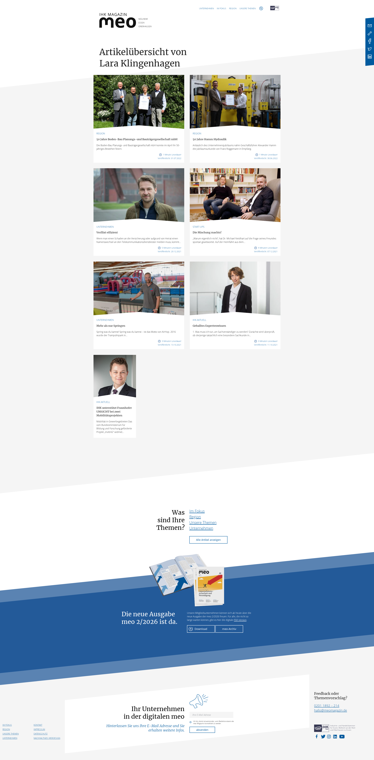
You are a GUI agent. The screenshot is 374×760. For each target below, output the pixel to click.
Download (201, 629)
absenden (202, 730)
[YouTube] (341, 736)
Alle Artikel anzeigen (208, 540)
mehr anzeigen (187, 448)
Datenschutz (40, 733)
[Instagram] (329, 736)
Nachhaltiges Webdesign (47, 738)
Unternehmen (206, 8)
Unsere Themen (247, 8)
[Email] (370, 25)
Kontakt (38, 724)
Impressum (39, 729)
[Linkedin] (370, 56)
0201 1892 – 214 (326, 705)
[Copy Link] (370, 33)
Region (233, 8)
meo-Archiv (229, 629)
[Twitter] (370, 48)
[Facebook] (370, 41)
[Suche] (261, 8)
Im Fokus (221, 8)
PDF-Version (240, 620)
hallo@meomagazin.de (330, 710)
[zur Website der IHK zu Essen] (274, 8)
